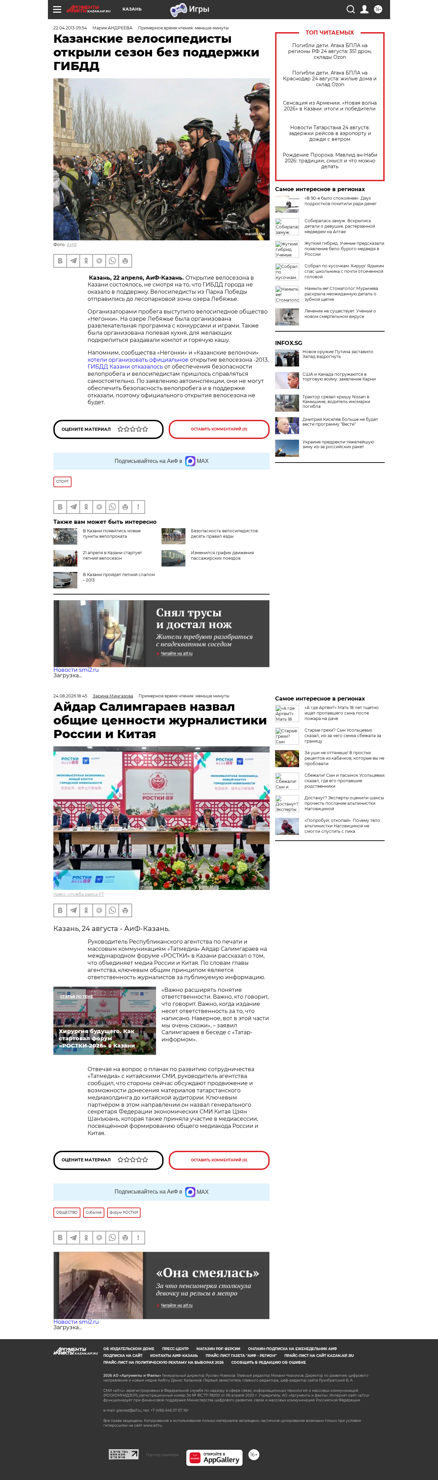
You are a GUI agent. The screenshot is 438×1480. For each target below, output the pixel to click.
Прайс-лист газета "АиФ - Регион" (241, 1356)
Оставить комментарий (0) (219, 429)
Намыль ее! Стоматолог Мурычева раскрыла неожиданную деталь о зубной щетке (341, 294)
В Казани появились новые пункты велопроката (112, 533)
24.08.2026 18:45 (70, 695)
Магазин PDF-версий (218, 1349)
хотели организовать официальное (138, 360)
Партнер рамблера (162, 1455)
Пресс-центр (175, 1349)
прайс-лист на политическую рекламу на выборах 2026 (163, 1362)
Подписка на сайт (122, 1356)
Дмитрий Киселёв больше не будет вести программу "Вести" (340, 422)
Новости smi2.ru (76, 670)
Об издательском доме (128, 1349)
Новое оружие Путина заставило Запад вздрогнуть (337, 354)
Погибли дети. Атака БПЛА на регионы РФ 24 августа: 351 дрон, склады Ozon (330, 51)
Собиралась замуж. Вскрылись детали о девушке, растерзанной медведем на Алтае (340, 226)
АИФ (72, 244)
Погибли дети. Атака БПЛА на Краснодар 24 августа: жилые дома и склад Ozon (330, 79)
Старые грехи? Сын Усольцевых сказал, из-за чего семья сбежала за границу (343, 736)
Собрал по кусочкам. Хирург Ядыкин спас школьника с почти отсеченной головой (344, 271)
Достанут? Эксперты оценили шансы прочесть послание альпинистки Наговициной (344, 803)
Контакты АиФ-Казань (174, 1356)
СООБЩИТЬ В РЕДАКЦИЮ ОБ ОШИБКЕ (268, 1362)
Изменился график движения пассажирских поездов (222, 555)
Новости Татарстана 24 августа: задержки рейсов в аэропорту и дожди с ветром (330, 133)
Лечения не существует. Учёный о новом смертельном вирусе (340, 313)
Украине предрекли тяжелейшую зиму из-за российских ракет (338, 444)
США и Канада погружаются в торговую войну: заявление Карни (339, 377)
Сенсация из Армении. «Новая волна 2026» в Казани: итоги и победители (330, 106)
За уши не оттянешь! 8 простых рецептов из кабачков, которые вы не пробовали (344, 758)
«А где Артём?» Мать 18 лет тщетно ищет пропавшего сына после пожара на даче (342, 713)
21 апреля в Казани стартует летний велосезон (112, 555)
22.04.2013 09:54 (70, 27)
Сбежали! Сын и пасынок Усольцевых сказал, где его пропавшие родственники (345, 781)
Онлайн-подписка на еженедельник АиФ (292, 1349)
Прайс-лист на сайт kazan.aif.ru (319, 1356)
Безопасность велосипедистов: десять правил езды (225, 533)
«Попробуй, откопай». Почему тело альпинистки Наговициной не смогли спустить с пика (342, 826)
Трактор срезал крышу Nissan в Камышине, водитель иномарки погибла (336, 402)
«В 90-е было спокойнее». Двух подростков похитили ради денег (341, 201)
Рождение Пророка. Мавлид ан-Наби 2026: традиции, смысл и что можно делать (330, 161)
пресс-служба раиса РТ (78, 894)
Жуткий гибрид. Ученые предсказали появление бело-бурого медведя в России (344, 249)
